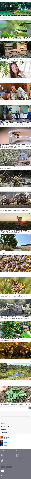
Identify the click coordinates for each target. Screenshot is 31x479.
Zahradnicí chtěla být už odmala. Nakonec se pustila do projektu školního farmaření (13, 230)
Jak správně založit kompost (4, 58)
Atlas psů (2, 420)
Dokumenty (22, 15)
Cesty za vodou (3, 415)
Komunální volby (3, 453)
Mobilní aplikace (3, 462)
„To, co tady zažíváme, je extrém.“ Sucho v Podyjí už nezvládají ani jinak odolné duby (13, 166)
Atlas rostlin (3, 423)
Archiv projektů (3, 429)
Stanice (2, 454)
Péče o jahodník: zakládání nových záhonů (7, 403)
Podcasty (2, 461)
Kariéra (17, 455)
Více (28, 15)
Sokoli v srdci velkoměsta (5, 426)
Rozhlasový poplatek (19, 457)
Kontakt (17, 456)
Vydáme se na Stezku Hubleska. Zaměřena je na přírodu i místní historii (11, 251)
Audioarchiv (2, 460)
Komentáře (10, 15)
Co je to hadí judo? (3, 359)
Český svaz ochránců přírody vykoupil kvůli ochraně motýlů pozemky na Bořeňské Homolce (14, 295)
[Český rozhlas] (2, 1)
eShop (1, 455)
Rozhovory (6, 15)
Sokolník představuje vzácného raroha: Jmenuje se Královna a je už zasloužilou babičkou (14, 101)
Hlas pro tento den (4, 417)
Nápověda (17, 453)
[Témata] (15, 8)
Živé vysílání (2, 459)
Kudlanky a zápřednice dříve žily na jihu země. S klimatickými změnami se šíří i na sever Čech (15, 37)
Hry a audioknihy (16, 15)
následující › (30, 408)
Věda (25, 15)
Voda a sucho (3, 412)
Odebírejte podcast (4, 432)
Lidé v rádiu (17, 454)
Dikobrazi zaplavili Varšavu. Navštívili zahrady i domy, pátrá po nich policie (12, 209)
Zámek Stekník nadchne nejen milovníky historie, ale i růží (9, 338)
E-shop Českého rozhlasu (5, 435)
